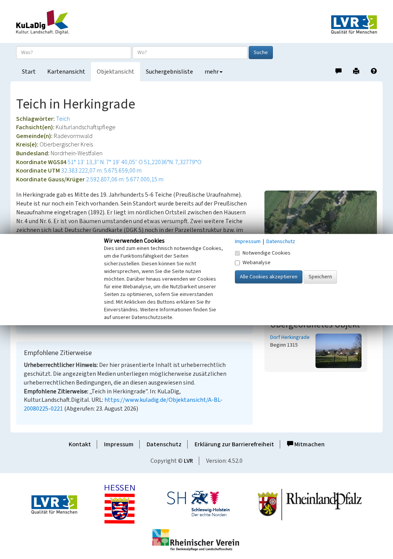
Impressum (119, 444)
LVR (188, 461)
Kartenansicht (66, 71)
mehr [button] (212, 71)
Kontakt (80, 444)
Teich (63, 119)
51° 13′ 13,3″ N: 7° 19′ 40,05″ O (105, 162)
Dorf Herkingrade (290, 337)
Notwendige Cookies (267, 253)
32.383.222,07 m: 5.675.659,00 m (101, 170)
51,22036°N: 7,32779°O (172, 162)
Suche (261, 52)
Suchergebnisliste (169, 71)
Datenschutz (164, 444)
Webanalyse (257, 262)
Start (29, 71)
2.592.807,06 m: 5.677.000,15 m (124, 179)
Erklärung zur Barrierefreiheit (234, 444)
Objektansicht (115, 71)
